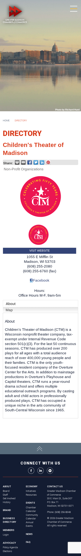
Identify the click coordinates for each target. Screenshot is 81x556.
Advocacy (9, 542)
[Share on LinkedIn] (42, 162)
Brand (7, 510)
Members (8, 530)
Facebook (41, 280)
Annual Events (29, 524)
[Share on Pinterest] (48, 162)
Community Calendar (32, 516)
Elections (7, 551)
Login (6, 534)
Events (30, 502)
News (29, 534)
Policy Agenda (10, 547)
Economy (31, 486)
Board (6, 491)
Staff (5, 494)
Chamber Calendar (31, 509)
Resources (31, 494)
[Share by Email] (23, 162)
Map (9, 310)
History (6, 502)
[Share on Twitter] (36, 162)
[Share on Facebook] (29, 162)
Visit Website (39, 250)
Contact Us (55, 486)
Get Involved (9, 498)
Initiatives (31, 491)
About (10, 304)
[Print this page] (17, 162)
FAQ (28, 542)
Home (6, 120)
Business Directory (9, 520)
